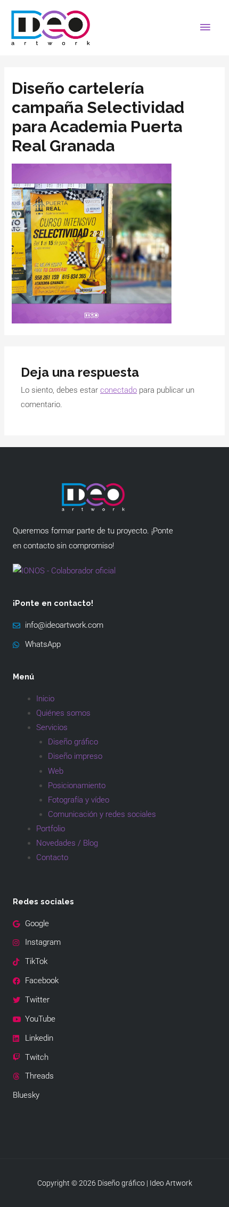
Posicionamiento (76, 785)
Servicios (52, 727)
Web (55, 771)
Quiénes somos (63, 713)
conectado (118, 390)
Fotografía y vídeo (78, 800)
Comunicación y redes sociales (102, 814)
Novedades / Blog (67, 843)
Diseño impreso (75, 756)
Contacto (52, 857)
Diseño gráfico (73, 742)
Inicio (45, 698)
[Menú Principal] (205, 28)
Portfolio (50, 828)
